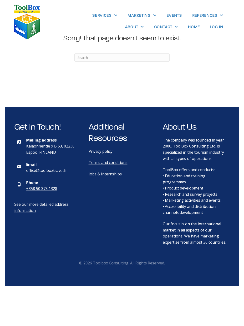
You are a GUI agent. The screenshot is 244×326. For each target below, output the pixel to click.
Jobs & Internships (105, 174)
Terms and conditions (108, 162)
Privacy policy (100, 151)
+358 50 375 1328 (41, 188)
